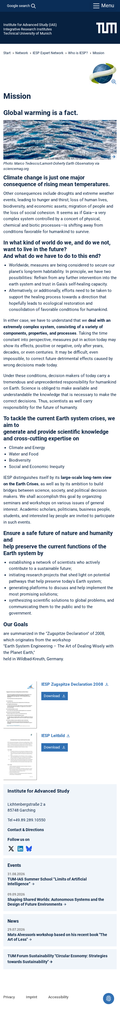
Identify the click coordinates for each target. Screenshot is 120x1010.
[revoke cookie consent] (108, 998)
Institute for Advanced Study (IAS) (30, 25)
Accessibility (58, 997)
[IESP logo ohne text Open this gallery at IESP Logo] (103, 74)
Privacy (9, 997)
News (13, 921)
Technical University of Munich (27, 33)
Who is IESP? (78, 53)
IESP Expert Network (48, 53)
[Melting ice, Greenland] (60, 139)
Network (21, 53)
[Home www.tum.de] (106, 27)
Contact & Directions (26, 829)
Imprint (31, 997)
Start (7, 53)
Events (14, 865)
